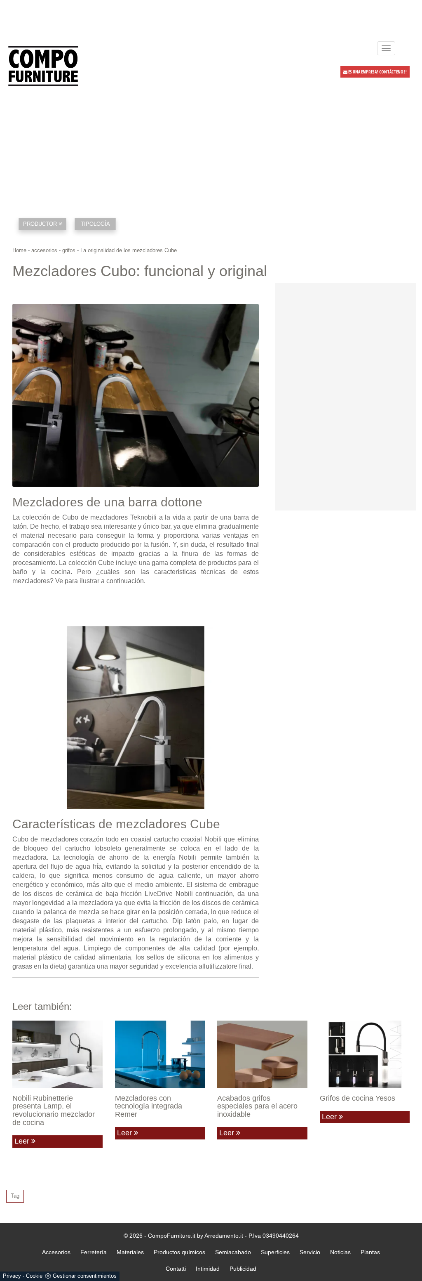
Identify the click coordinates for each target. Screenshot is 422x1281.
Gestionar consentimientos (85, 1276)
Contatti (176, 1268)
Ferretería (93, 1252)
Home (19, 250)
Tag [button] (15, 1196)
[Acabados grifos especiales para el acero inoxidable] (262, 1054)
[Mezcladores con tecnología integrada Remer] (160, 1054)
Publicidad (243, 1268)
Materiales (130, 1252)
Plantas (370, 1252)
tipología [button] (95, 224)
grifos (68, 250)
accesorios (44, 250)
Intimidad (208, 1268)
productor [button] (41, 224)
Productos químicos (179, 1252)
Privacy (12, 1276)
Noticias (340, 1252)
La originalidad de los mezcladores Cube (128, 250)
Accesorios (56, 1252)
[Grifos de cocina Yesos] (365, 1054)
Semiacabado (233, 1252)
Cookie (34, 1276)
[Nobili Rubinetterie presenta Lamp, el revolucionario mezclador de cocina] (57, 1054)
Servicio (310, 1252)
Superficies (275, 1252)
